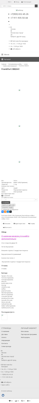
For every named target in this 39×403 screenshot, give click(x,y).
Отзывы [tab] (32, 223)
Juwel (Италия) (6, 291)
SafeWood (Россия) (7, 308)
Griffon (3, 289)
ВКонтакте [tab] (7, 227)
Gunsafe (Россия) (6, 300)
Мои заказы (25, 331)
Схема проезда (6, 346)
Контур (3, 285)
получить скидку (7, 207)
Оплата (3, 337)
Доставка (4, 334)
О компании (5, 331)
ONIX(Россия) (5, 287)
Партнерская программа (29, 334)
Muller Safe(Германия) (8, 306)
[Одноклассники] (5, 212)
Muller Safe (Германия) (14, 215)
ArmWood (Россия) (7, 298)
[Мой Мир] (8, 212)
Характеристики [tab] (20, 223)
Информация (5, 340)
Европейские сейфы (28, 215)
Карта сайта (5, 385)
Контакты (4, 343)
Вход (17, 2)
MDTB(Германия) (7, 293)
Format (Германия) (7, 278)
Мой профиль (25, 337)
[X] (10, 212)
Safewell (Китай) (6, 304)
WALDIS (3, 281)
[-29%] (19, 90)
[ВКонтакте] (2, 212)
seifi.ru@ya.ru (16, 49)
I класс (7, 219)
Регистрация (27, 2)
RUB (9, 2)
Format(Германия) (7, 280)
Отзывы (4, 268)
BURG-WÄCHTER (6, 283)
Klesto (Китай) (5, 302)
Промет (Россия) (6, 276)
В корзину (6, 202)
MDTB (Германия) (7, 294)
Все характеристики (7, 194)
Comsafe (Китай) (6, 296)
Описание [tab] (7, 223)
